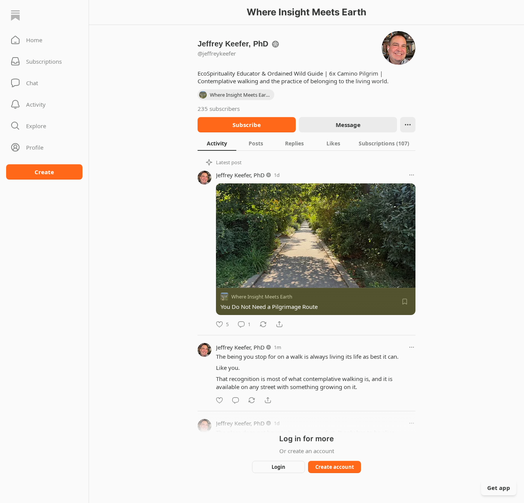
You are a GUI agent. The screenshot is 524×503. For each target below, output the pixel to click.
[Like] (219, 400)
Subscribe (246, 125)
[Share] (279, 324)
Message (348, 125)
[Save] (405, 301)
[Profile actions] (407, 124)
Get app (498, 487)
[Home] (15, 15)
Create (44, 172)
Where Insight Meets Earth (261, 296)
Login (278, 466)
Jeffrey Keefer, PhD (240, 175)
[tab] (217, 143)
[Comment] (235, 400)
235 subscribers (219, 108)
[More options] (411, 175)
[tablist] (306, 143)
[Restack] (263, 324)
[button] (44, 40)
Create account (334, 466)
